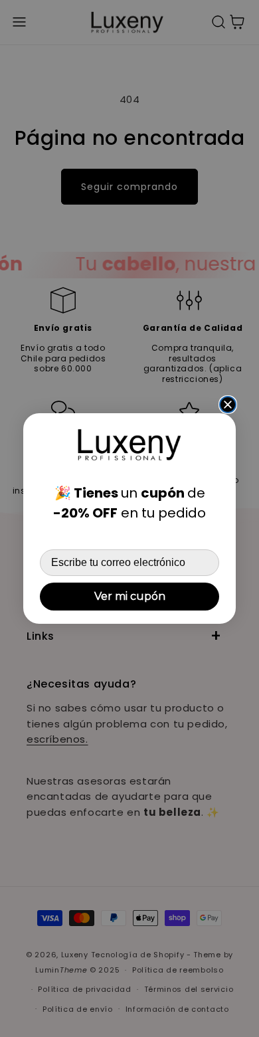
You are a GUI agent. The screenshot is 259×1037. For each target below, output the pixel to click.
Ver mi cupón (129, 596)
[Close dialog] (228, 405)
